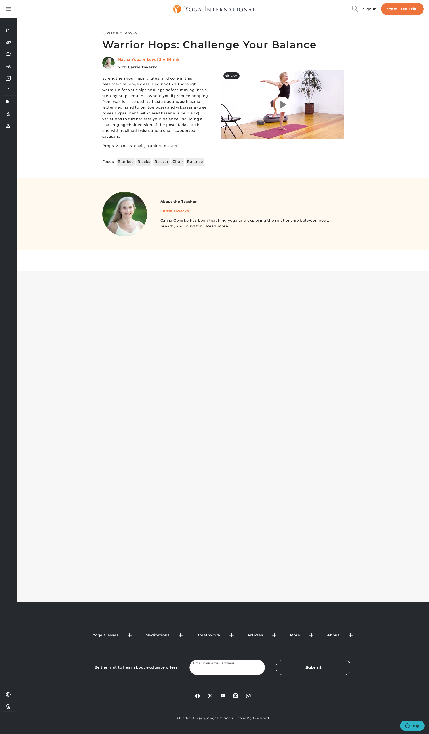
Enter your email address (214, 663)
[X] (210, 695)
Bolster (161, 162)
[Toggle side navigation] (8, 9)
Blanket (125, 162)
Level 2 (154, 59)
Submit (313, 667)
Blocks (143, 162)
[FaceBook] (197, 695)
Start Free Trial (402, 9)
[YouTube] (223, 695)
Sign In (370, 9)
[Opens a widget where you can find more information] (412, 726)
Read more (217, 226)
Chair (177, 162)
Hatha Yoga (130, 59)
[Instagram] (248, 695)
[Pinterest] (235, 695)
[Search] (355, 9)
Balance (195, 162)
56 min (174, 59)
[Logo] (214, 9)
